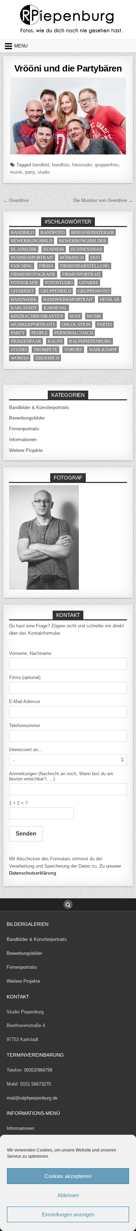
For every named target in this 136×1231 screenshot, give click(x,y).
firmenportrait (81, 274)
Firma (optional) (24, 677)
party (30, 172)
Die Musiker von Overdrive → (103, 200)
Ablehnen (68, 1195)
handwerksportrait (68, 299)
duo (95, 257)
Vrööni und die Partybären (68, 68)
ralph (55, 341)
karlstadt (24, 307)
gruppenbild (55, 291)
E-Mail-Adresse (24, 701)
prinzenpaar (26, 341)
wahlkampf (103, 349)
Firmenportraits (24, 428)
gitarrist (22, 291)
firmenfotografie (33, 274)
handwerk (24, 299)
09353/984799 (38, 1070)
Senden (26, 834)
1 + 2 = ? (18, 803)
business (53, 249)
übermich (47, 358)
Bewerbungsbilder (27, 418)
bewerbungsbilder (82, 240)
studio (44, 172)
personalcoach (73, 332)
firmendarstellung (84, 266)
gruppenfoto (107, 164)
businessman (86, 249)
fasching (21, 266)
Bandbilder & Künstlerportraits (39, 407)
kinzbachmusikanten (37, 316)
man (75, 316)
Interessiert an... (25, 749)
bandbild (40, 164)
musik (16, 172)
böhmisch (72, 257)
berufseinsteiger (92, 232)
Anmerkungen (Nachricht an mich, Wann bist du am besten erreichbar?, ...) (61, 776)
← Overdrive (16, 200)
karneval (55, 307)
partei (104, 324)
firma (46, 266)
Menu (21, 45)
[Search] (68, 904)
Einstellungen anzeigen (68, 1214)
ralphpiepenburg (90, 341)
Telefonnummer (24, 725)
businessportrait (32, 257)
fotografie (24, 282)
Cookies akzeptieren (68, 1176)
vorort (73, 349)
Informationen (23, 439)
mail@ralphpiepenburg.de (32, 1098)
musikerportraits (33, 324)
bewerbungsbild (31, 240)
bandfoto (60, 164)
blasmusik (24, 249)
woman (20, 358)
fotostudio (82, 164)
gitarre (88, 282)
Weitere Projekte (26, 450)
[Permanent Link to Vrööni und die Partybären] (68, 115)
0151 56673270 (35, 1084)
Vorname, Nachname (30, 653)
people (39, 332)
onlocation (76, 324)
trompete (45, 349)
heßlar (110, 299)
